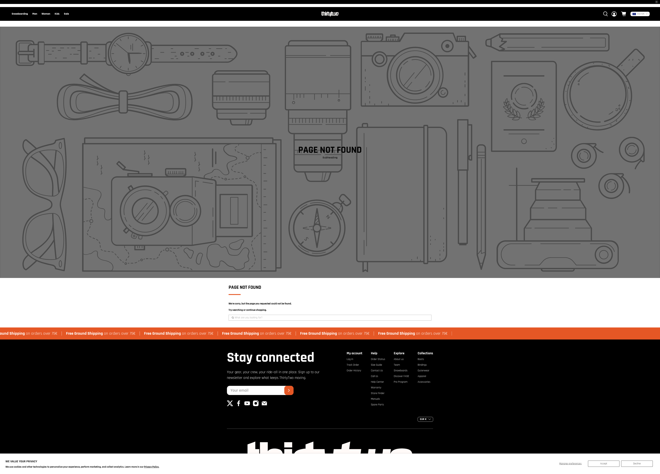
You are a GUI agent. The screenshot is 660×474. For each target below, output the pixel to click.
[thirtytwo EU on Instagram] (256, 405)
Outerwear (423, 370)
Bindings (422, 365)
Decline (637, 463)
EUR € (423, 419)
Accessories (424, 382)
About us (399, 359)
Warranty (376, 387)
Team (397, 365)
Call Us (374, 376)
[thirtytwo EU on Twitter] (230, 405)
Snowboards (401, 370)
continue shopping (256, 310)
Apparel (422, 376)
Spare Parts (377, 404)
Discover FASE (401, 376)
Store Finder (377, 393)
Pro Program (401, 382)
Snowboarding (20, 14)
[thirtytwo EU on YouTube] (247, 405)
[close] (656, 2)
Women (46, 14)
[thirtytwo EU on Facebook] (238, 405)
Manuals (375, 399)
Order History (354, 370)
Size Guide (376, 365)
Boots (421, 359)
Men (34, 14)
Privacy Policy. (151, 466)
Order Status (378, 359)
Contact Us (377, 370)
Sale (66, 14)
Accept (603, 463)
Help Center (377, 382)
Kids (57, 14)
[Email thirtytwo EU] (264, 405)
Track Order (353, 365)
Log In (350, 359)
